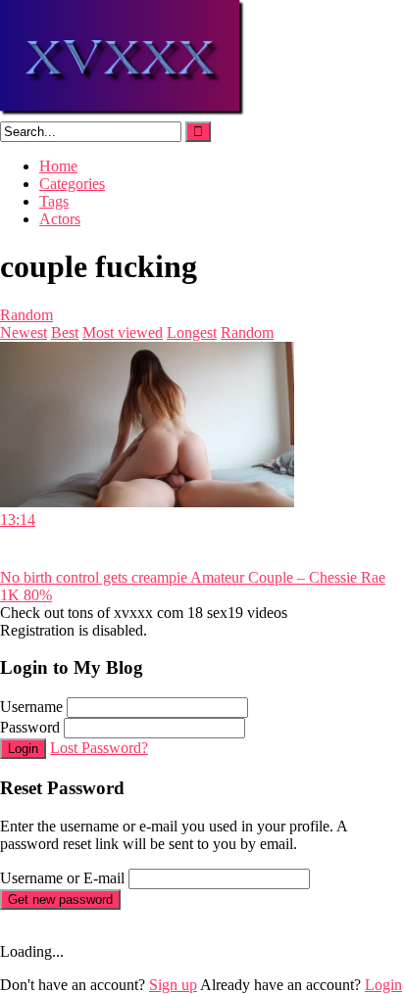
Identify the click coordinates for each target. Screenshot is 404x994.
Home (58, 166)
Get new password (60, 899)
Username (31, 706)
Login (23, 748)
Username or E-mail (62, 878)
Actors (59, 219)
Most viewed (122, 332)
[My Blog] (123, 112)
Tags (54, 201)
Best (64, 332)
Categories (72, 183)
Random (26, 315)
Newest (23, 332)
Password (30, 727)
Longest (192, 332)
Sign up (173, 984)
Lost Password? (99, 747)
